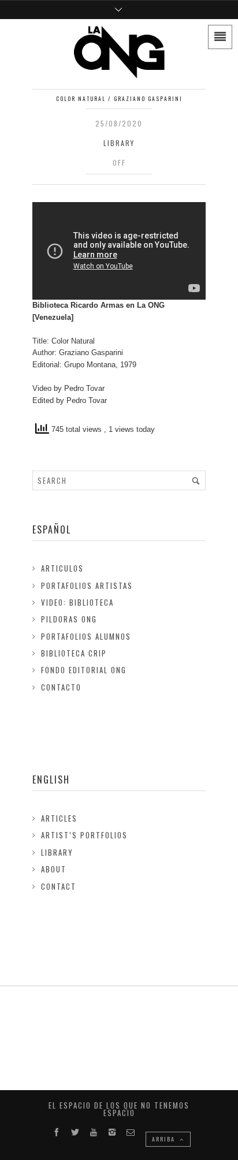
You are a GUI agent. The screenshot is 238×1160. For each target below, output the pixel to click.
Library (119, 143)
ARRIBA (164, 1139)
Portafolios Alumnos (86, 636)
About (53, 869)
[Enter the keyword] (196, 480)
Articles (59, 818)
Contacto (61, 687)
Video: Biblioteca (77, 602)
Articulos (62, 568)
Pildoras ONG (69, 619)
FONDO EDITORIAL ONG (84, 670)
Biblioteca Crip (74, 653)
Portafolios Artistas (87, 585)
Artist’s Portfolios (84, 835)
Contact (58, 886)
